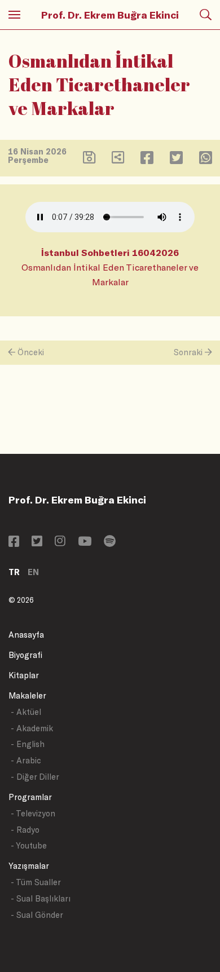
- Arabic (26, 760)
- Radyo (25, 829)
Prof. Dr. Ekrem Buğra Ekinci (110, 14)
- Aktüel (26, 712)
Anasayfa (26, 634)
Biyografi (25, 655)
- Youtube (29, 845)
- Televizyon (33, 813)
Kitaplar (23, 675)
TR (14, 572)
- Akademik (32, 728)
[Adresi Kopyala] (118, 160)
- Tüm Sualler (36, 882)
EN (33, 572)
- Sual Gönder (37, 915)
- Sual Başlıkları (41, 898)
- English (28, 744)
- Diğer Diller (35, 776)
